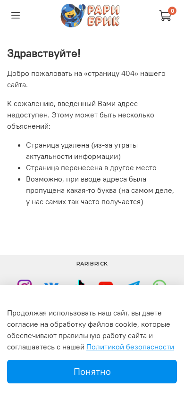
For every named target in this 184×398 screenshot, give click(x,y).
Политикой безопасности (130, 346)
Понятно (92, 371)
